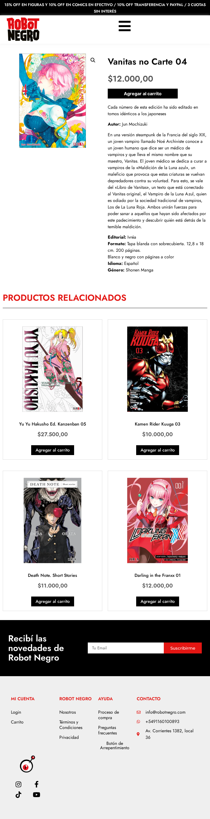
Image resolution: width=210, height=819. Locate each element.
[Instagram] (18, 784)
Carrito (17, 722)
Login (16, 712)
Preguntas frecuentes (107, 730)
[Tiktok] (18, 794)
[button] (93, 60)
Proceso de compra (108, 715)
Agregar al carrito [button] (53, 450)
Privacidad (69, 737)
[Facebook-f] (36, 784)
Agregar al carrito (143, 93)
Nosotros (67, 712)
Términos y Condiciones (70, 725)
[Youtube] (36, 794)
